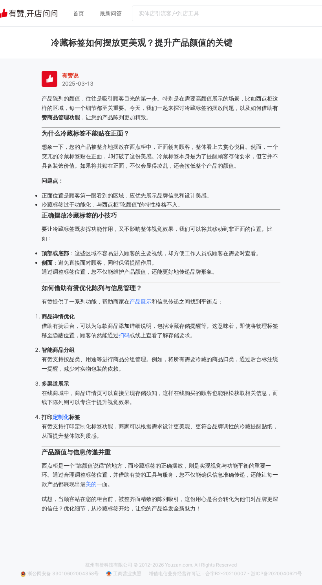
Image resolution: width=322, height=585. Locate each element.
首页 (78, 13)
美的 (91, 484)
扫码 (124, 335)
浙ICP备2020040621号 (276, 573)
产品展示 (141, 301)
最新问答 (111, 13)
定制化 (61, 416)
